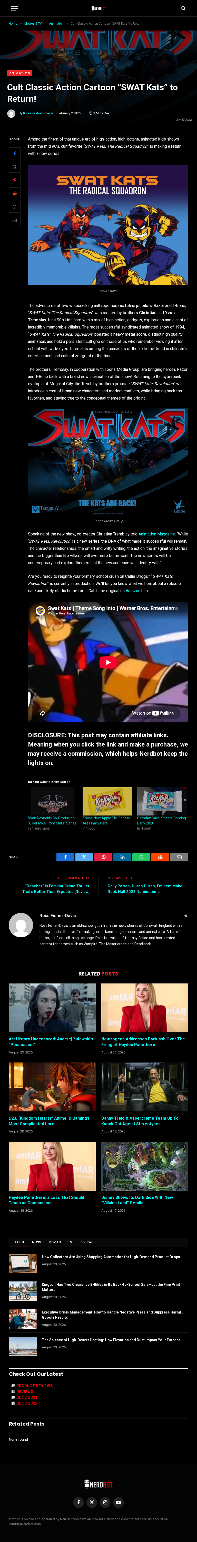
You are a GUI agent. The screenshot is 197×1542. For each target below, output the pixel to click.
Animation (19, 73)
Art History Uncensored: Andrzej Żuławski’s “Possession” (51, 1042)
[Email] (15, 220)
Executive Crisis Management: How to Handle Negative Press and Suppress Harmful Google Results (113, 1314)
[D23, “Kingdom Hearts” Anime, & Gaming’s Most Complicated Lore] (52, 1086)
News (36, 1242)
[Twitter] (15, 167)
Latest (19, 1242)
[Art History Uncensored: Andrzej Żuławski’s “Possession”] (52, 1007)
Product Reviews (34, 1386)
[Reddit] (15, 193)
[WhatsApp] (15, 207)
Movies (54, 1242)
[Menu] (14, 8)
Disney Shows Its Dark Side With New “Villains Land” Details (137, 1200)
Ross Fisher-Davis (38, 113)
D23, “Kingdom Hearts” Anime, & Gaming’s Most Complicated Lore (49, 1121)
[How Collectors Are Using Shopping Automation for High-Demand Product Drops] (23, 1263)
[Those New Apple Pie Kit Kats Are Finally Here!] (107, 801)
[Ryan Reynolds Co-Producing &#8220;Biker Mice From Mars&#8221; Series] (52, 801)
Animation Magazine (157, 534)
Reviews (87, 1242)
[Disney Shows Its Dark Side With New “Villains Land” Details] (144, 1166)
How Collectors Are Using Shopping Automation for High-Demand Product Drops (111, 1257)
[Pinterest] (15, 180)
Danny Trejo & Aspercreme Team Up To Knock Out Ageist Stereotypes (140, 1121)
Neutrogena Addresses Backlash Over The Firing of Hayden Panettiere (143, 1042)
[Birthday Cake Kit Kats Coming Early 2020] (162, 801)
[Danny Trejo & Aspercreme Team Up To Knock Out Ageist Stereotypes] (144, 1086)
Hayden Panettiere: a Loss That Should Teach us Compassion (46, 1200)
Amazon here (137, 590)
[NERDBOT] (98, 8)
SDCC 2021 (26, 1397)
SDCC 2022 (26, 1403)
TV (70, 1242)
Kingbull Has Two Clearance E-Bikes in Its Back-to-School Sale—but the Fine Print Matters (111, 1287)
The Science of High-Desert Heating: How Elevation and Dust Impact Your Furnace (111, 1340)
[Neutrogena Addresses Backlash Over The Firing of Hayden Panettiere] (144, 1007)
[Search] (183, 8)
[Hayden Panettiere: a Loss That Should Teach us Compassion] (52, 1166)
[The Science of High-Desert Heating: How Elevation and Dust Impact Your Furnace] (23, 1346)
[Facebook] (15, 153)
